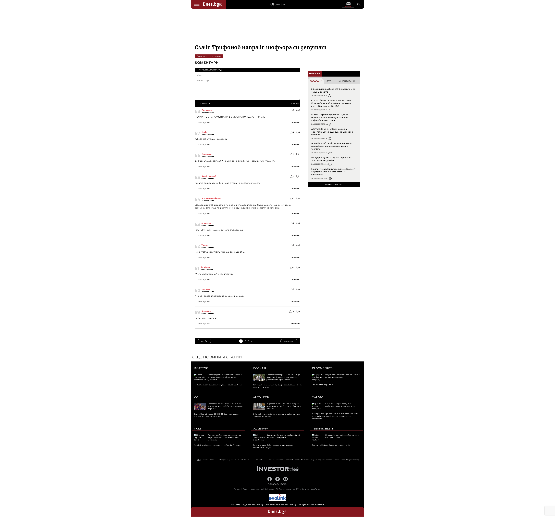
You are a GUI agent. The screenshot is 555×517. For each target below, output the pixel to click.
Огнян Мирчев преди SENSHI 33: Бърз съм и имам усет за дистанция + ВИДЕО (216, 415)
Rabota (297, 460)
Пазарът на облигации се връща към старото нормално (342, 376)
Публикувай (204, 103)
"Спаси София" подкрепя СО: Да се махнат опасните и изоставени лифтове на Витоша (329, 117)
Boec (343, 460)
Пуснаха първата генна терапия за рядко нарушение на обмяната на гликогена (224, 437)
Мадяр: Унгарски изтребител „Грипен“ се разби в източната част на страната (333, 172)
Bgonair (259, 368)
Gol (197, 397)
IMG (198, 460)
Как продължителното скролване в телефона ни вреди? (283, 436)
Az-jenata (260, 428)
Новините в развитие (322, 385)
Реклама (269, 489)
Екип (245, 489)
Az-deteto (305, 460)
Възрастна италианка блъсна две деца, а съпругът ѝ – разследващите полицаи (284, 406)
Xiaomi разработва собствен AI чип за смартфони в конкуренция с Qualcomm (225, 377)
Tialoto (317, 397)
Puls (197, 428)
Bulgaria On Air (233, 460)
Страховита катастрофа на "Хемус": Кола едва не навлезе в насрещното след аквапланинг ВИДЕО (332, 103)
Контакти (256, 489)
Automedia (261, 397)
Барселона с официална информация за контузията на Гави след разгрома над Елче (225, 406)
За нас (237, 489)
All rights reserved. (273, 505)
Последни (315, 81)
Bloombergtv (322, 368)
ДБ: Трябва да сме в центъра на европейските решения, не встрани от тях (332, 132)
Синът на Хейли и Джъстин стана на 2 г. (331, 445)
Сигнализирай (203, 122)
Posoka (337, 460)
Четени (330, 81)
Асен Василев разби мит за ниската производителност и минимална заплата (331, 146)
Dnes (212, 460)
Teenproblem (322, 428)
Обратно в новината (209, 56)
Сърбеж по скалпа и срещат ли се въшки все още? (218, 445)
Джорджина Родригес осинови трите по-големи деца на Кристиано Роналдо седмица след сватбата (335, 416)
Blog (312, 460)
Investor (201, 368)
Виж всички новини (334, 184)
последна (289, 341)
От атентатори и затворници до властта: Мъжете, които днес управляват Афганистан (283, 377)
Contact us (319, 505)
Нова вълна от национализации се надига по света (218, 385)
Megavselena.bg (352, 460)
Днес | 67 (280, 4)
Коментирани (346, 81)
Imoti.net (289, 460)
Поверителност (286, 489)
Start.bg (318, 460)
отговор (295, 122)
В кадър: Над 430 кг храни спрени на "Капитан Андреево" (331, 159)
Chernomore (327, 460)
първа (204, 341)
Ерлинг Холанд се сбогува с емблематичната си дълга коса (340, 405)
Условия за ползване (308, 489)
